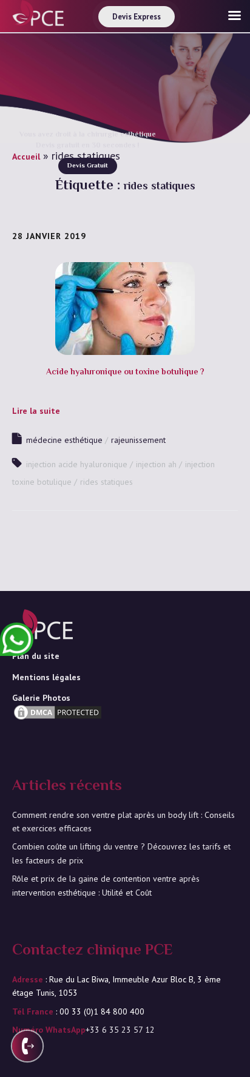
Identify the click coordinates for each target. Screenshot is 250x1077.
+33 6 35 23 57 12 (120, 1029)
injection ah (156, 464)
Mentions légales (46, 677)
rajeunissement (138, 439)
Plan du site (35, 655)
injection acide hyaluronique (76, 464)
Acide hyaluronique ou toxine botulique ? (125, 372)
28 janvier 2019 (49, 236)
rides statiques (106, 481)
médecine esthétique (64, 439)
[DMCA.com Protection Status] (57, 730)
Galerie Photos (41, 697)
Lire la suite (36, 410)
